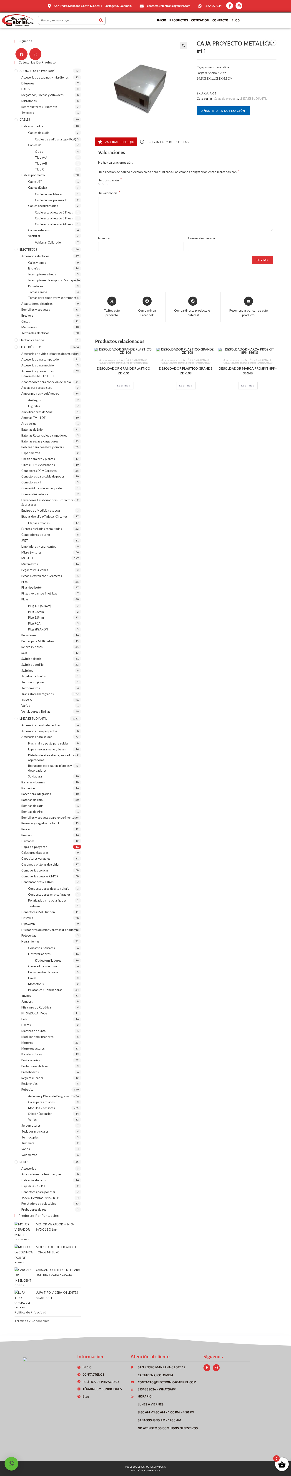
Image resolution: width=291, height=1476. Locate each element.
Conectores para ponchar (38, 1192)
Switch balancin (31, 659)
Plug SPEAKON (38, 629)
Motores (27, 1042)
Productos (178, 20)
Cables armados (32, 126)
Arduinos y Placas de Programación (51, 1096)
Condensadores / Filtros (37, 882)
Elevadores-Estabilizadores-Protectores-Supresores (48, 502)
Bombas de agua (32, 806)
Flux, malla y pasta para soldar (48, 743)
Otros (39, 151)
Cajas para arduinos (41, 1102)
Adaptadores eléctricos (37, 303)
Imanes (26, 995)
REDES (24, 1162)
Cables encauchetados (43, 206)
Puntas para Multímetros (37, 641)
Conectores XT (31, 482)
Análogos (34, 400)
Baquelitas (28, 788)
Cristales (27, 918)
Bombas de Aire (32, 811)
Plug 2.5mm (36, 612)
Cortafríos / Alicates (41, 948)
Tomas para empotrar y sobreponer (52, 298)
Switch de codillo (32, 664)
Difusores (27, 83)
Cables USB (35, 145)
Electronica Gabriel (32, 340)
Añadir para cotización (223, 110)
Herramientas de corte (43, 972)
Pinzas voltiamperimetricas (39, 593)
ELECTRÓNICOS (31, 347)
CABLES (25, 119)
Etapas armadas (39, 523)
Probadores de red (34, 1209)
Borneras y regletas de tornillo (41, 823)
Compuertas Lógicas (34, 870)
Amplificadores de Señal (37, 412)
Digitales (34, 406)
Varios (25, 705)
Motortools (36, 984)
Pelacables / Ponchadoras (45, 990)
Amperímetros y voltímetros (40, 393)
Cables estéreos (39, 230)
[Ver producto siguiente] (273, 43)
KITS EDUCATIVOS (34, 1013)
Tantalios (34, 906)
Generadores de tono (35, 534)
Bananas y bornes (33, 782)
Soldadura (35, 776)
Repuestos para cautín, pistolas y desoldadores (123, 362)
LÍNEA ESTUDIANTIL (253, 98)
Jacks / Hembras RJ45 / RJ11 (40, 1198)
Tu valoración (109, 193)
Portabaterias (30, 1060)
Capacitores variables (35, 858)
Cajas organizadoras (34, 852)
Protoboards (30, 1072)
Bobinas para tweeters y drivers (42, 447)
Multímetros (29, 564)
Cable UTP (35, 181)
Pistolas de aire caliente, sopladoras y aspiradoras (53, 757)
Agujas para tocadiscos (36, 387)
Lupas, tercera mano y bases (47, 749)
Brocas (25, 829)
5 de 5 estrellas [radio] (116, 184)
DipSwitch (28, 924)
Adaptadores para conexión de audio (46, 382)
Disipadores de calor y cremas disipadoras (49, 930)
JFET (24, 540)
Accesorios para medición (38, 365)
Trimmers (27, 1143)
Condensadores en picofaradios (49, 894)
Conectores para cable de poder (42, 476)
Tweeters (27, 112)
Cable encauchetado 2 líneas (54, 212)
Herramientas (30, 941)
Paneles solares (31, 1054)
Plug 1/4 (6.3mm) (39, 606)
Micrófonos (29, 101)
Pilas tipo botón (32, 587)
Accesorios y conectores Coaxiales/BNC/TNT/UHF (38, 373)
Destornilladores (39, 954)
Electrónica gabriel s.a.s (145, 1470)
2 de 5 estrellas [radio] (103, 184)
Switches (27, 670)
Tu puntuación (110, 180)
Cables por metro (33, 175)
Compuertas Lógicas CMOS (39, 876)
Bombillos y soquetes (35, 309)
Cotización (200, 20)
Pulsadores (35, 286)
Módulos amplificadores (37, 1037)
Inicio (161, 20)
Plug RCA (34, 623)
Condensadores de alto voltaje (48, 888)
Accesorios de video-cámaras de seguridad (49, 354)
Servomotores (30, 1125)
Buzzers (26, 835)
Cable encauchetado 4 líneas (54, 224)
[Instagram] (239, 5)
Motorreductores (33, 1048)
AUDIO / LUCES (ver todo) (37, 71)
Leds (24, 1019)
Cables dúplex (37, 187)
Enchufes (34, 268)
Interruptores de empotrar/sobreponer (54, 280)
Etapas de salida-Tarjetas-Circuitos (44, 516)
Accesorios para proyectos (39, 731)
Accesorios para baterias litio (40, 725)
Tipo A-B (41, 163)
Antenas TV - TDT (33, 417)
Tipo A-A (41, 157)
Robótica (27, 1089)
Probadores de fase (34, 1066)
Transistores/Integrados (37, 694)
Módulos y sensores (41, 1108)
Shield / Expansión (40, 1113)
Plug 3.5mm (36, 617)
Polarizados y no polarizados (47, 900)
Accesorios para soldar (111, 360)
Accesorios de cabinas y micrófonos (45, 77)
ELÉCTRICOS (28, 249)
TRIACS (26, 700)
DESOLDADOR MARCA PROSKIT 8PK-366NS (248, 370)
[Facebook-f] (229, 5)
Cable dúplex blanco (48, 194)
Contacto (220, 20)
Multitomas (29, 327)
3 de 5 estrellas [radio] (108, 184)
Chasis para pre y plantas (38, 459)
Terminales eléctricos (35, 333)
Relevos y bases (32, 647)
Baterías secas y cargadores (39, 441)
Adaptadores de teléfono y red (42, 1174)
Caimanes (27, 841)
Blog (235, 20)
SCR (24, 653)
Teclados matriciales (34, 1131)
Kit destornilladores (48, 960)
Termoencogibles (32, 682)
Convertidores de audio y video (42, 488)
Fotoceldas (28, 935)
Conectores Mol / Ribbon (38, 912)
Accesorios (28, 1168)
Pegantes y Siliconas (34, 570)
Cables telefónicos (33, 1180)
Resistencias (29, 1083)
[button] (183, 45)
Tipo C (39, 169)
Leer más (123, 385)
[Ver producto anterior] (265, 43)
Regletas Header (32, 1078)
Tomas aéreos (37, 292)
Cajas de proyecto (226, 98)
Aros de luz (28, 423)
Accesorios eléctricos (35, 256)
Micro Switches (31, 552)
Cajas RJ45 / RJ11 (33, 1186)
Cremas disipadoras (34, 494)
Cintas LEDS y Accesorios (38, 465)
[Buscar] (100, 20)
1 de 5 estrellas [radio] (99, 184)
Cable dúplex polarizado (51, 200)
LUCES (25, 89)
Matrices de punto (33, 1031)
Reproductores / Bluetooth (39, 107)
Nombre (104, 238)
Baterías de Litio (32, 429)
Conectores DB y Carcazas (39, 471)
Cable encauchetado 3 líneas (54, 218)
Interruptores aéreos (42, 274)
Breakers (27, 315)
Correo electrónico (201, 238)
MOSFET (27, 558)
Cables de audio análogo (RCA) (55, 139)
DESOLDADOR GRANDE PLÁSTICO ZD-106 (123, 370)
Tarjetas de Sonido (33, 676)
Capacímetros (30, 453)
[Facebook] (21, 54)
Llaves (32, 978)
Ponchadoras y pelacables (38, 1203)
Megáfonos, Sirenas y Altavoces (42, 95)
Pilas (24, 582)
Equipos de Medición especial (40, 510)
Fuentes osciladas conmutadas (41, 529)
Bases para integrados (36, 794)
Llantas (26, 1025)
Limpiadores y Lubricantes (38, 546)
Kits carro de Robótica (36, 1007)
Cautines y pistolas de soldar (40, 864)
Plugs (24, 599)
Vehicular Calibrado (48, 242)
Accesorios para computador (40, 359)
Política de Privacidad (30, 1312)
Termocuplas (30, 1137)
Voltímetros (29, 1155)
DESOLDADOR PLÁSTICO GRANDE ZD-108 (185, 370)
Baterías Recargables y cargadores (44, 435)
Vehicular (34, 236)
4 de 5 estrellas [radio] (112, 184)
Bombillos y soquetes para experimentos (48, 817)
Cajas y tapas (37, 262)
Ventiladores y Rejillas (35, 711)
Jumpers (27, 1001)
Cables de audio (39, 133)
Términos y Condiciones (32, 1321)
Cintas (25, 321)
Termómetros (30, 688)
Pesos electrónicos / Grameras (41, 576)
